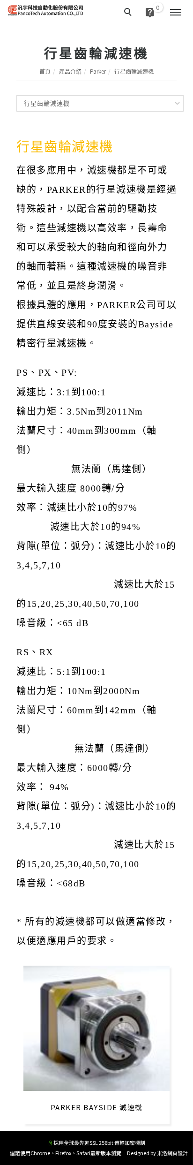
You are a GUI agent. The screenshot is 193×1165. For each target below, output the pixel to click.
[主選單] (175, 12)
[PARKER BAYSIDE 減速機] (96, 1027)
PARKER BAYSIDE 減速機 (97, 1107)
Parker (98, 71)
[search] (129, 13)
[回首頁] (45, 10)
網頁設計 (177, 1153)
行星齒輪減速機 (134, 71)
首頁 (45, 71)
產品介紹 (70, 71)
